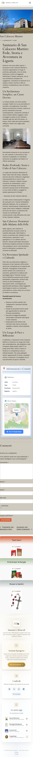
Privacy (16, 752)
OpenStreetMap (18, 427)
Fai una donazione (15, 664)
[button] (16, 414)
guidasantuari (7, 40)
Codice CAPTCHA (6, 516)
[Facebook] (9, 689)
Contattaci (17, 694)
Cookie (16, 754)
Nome (2, 482)
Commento (4, 462)
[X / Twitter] (14, 689)
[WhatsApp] (19, 689)
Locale (15, 40)
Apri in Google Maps (15, 431)
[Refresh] (1, 508)
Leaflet (11, 427)
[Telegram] (23, 689)
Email (2, 490)
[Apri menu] (30, 2)
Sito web (3, 498)
